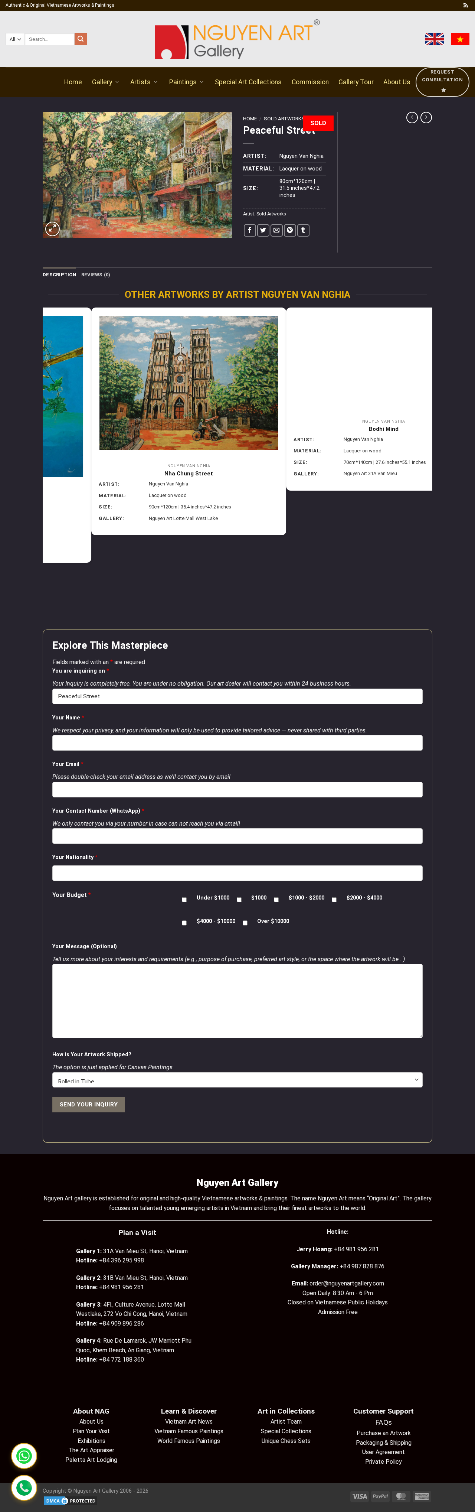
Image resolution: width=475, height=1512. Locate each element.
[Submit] (81, 39)
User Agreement (383, 1452)
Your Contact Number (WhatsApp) (98, 811)
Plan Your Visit (91, 1431)
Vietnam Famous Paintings (188, 1431)
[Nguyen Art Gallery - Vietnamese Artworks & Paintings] (237, 39)
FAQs (383, 1422)
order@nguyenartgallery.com (346, 1283)
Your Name (68, 718)
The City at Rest (335, 469)
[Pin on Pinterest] (290, 230)
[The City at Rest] (335, 380)
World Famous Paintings (188, 1440)
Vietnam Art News (189, 1421)
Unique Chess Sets (286, 1440)
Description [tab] (59, 274)
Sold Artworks (284, 118)
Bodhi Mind (140, 429)
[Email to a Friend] (277, 230)
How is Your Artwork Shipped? (91, 1054)
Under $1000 (213, 898)
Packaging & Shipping (384, 1442)
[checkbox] (184, 900)
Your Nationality (75, 857)
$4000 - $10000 (216, 921)
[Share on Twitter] (263, 230)
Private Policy (383, 1461)
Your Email (67, 764)
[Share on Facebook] (250, 230)
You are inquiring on (80, 671)
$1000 (258, 898)
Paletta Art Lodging (91, 1459)
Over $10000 (273, 921)
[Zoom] (52, 229)
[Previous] (46, 468)
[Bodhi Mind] (140, 360)
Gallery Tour (356, 82)
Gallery (102, 82)
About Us (396, 82)
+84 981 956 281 (356, 1249)
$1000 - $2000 (306, 898)
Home (73, 82)
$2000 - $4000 (364, 898)
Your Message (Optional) (84, 946)
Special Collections (286, 1431)
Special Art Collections (248, 82)
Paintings (183, 82)
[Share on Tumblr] (303, 230)
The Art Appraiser (91, 1450)
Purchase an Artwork (384, 1433)
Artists (140, 82)
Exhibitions (91, 1440)
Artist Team (286, 1421)
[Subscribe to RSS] (465, 5)
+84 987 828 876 (362, 1266)
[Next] (428, 468)
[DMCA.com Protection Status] (70, 1501)
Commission (310, 82)
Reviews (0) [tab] (96, 274)
